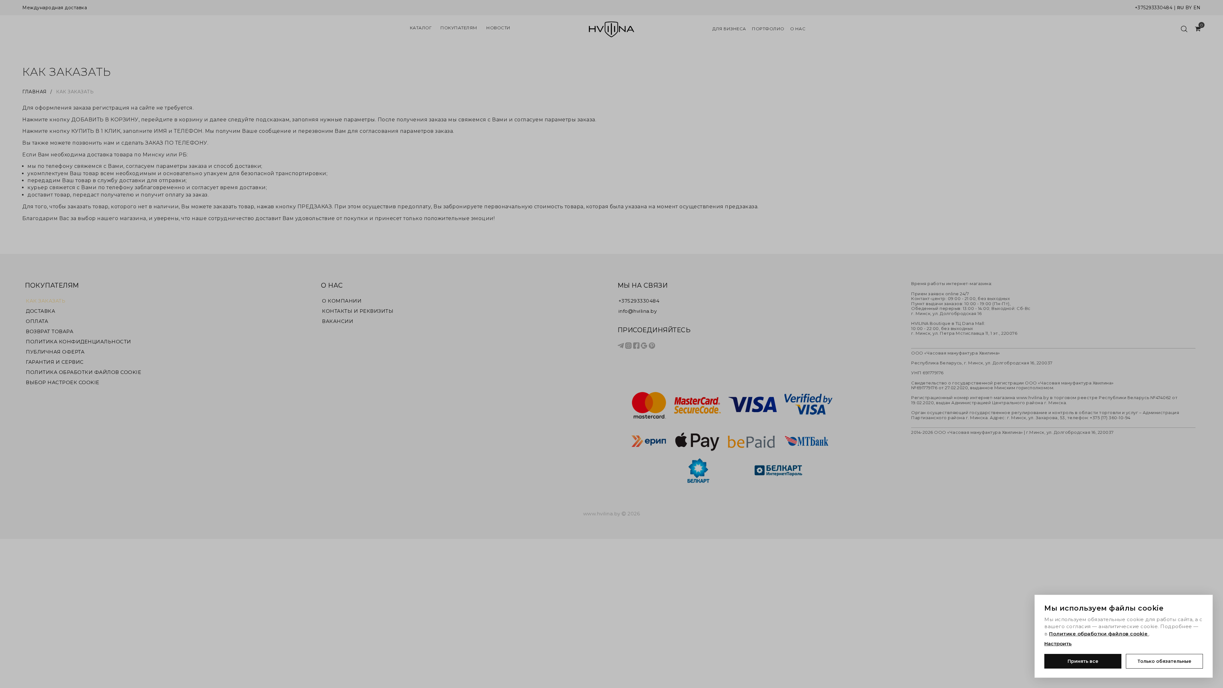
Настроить (1058, 644)
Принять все (1083, 661)
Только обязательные (1164, 661)
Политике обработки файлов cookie (1099, 634)
